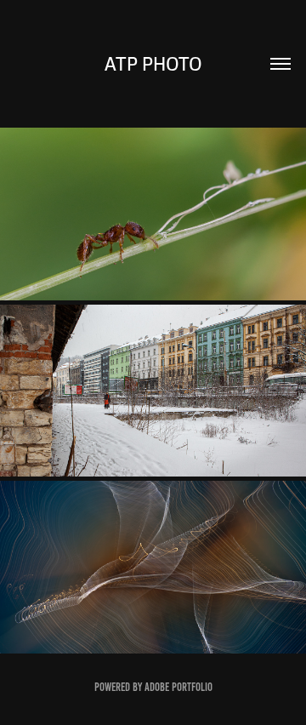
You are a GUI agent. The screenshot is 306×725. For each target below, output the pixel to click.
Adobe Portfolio (178, 687)
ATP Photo (153, 64)
